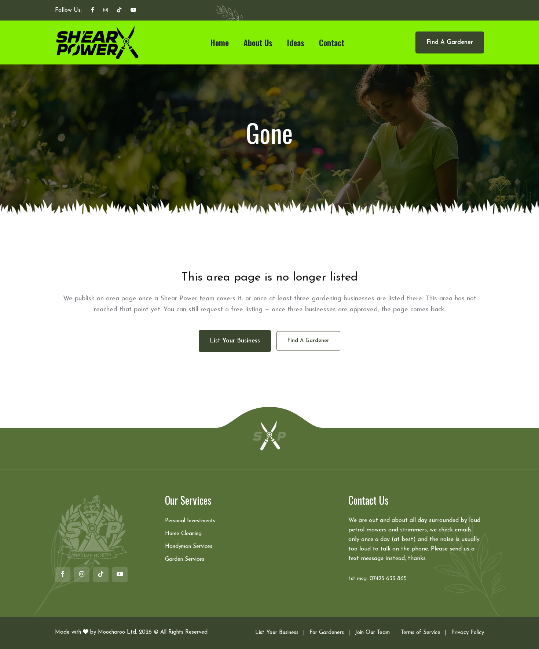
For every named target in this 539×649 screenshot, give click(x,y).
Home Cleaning (183, 534)
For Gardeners (326, 632)
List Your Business (276, 632)
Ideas (295, 42)
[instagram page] (105, 10)
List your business (235, 341)
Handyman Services (188, 546)
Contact (331, 42)
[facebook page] (92, 10)
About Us (257, 42)
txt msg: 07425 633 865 (377, 579)
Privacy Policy (467, 632)
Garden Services (184, 559)
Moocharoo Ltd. (117, 632)
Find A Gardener (449, 42)
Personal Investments (190, 521)
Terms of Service (420, 632)
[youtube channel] (133, 10)
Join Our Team (372, 632)
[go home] (269, 435)
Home (219, 42)
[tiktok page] (119, 10)
